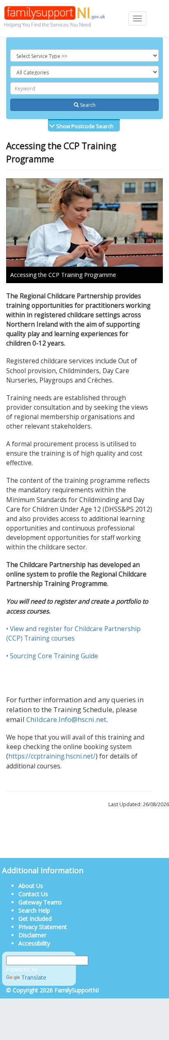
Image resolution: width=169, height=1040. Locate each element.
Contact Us (33, 894)
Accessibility (34, 943)
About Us (30, 886)
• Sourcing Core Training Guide (53, 656)
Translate (33, 977)
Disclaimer (32, 935)
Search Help (34, 910)
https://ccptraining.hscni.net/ (52, 756)
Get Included (35, 918)
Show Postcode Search (84, 126)
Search (87, 104)
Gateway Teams (40, 902)
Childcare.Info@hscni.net (66, 719)
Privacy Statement (42, 927)
